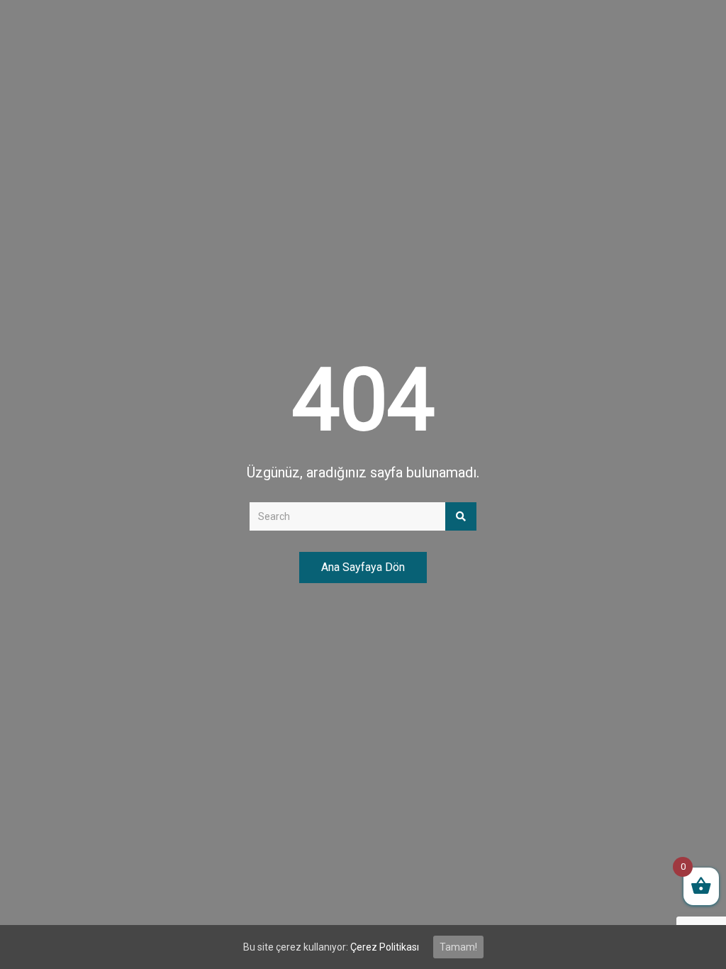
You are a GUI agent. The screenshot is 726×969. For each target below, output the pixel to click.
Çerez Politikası (384, 947)
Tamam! (458, 947)
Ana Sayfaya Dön (363, 567)
